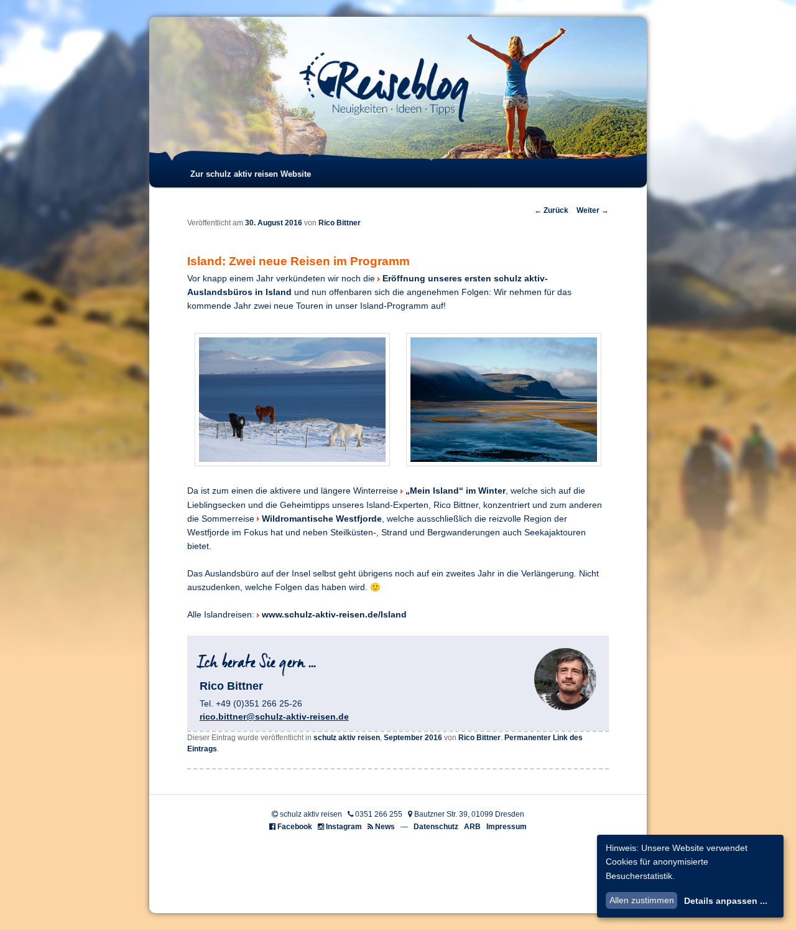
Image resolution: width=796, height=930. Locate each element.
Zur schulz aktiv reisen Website (250, 174)
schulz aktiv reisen (346, 737)
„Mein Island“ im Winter (455, 491)
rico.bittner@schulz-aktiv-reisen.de (274, 716)
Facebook (294, 826)
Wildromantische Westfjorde (322, 519)
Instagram (344, 826)
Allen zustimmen (641, 900)
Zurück (551, 210)
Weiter (592, 210)
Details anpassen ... (725, 901)
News (385, 826)
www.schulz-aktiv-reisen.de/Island (334, 614)
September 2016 (413, 737)
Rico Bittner (339, 222)
